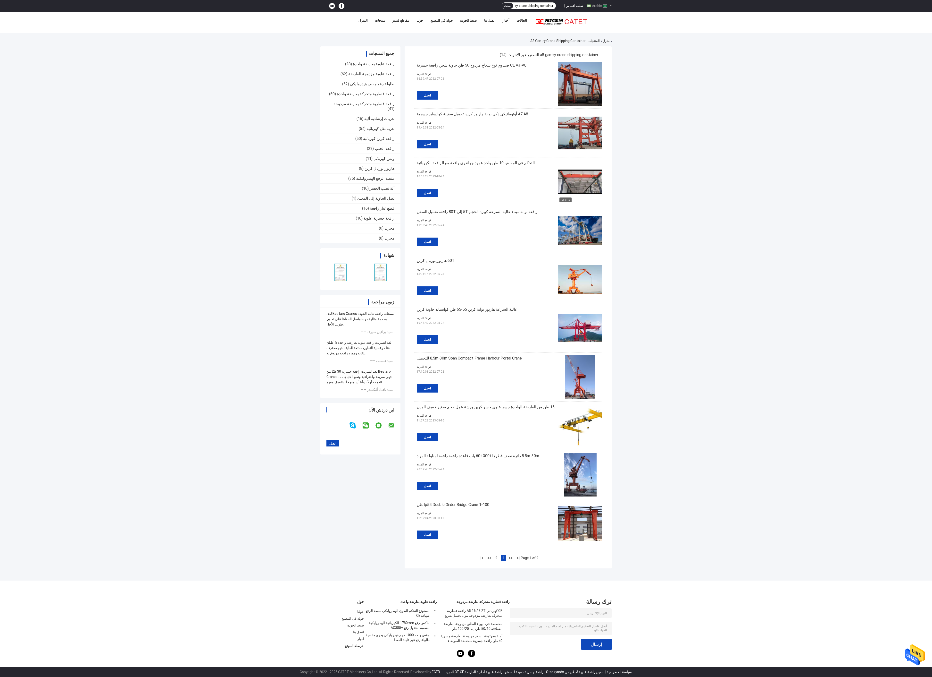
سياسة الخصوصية (619, 672)
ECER (436, 672)
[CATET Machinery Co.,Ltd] (561, 21)
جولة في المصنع (442, 20)
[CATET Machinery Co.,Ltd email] (394, 425)
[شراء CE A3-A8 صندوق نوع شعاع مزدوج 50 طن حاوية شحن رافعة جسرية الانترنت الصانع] (580, 84)
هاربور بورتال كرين (379, 168)
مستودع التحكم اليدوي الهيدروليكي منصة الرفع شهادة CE (398, 613)
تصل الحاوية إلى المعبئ (375, 198)
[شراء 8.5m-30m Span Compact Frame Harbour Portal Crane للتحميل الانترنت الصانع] (580, 377)
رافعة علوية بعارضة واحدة (373, 64)
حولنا (419, 20)
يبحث (507, 6)
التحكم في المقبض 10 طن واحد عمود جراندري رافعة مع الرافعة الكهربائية (476, 163)
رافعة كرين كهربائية (378, 138)
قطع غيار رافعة (382, 208)
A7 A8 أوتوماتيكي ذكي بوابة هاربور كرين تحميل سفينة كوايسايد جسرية (472, 114)
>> (489, 558)
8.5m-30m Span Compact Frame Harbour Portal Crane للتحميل (469, 358)
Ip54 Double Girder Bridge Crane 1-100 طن (453, 504)
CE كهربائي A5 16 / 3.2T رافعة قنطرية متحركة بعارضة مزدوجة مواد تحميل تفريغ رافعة (473, 614)
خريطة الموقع (354, 646)
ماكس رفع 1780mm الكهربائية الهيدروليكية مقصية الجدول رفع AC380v (399, 625)
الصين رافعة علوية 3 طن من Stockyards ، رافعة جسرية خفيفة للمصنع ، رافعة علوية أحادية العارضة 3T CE (530, 672)
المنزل (363, 20)
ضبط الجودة (468, 20)
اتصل (427, 95)
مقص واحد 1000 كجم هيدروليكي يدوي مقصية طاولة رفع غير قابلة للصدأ (398, 637)
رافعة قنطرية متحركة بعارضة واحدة (365, 94)
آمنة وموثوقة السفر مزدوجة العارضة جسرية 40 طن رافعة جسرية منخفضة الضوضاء (471, 638)
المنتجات (594, 41)
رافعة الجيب (384, 148)
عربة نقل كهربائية (380, 128)
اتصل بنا (489, 20)
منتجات (380, 20)
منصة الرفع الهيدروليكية (375, 178)
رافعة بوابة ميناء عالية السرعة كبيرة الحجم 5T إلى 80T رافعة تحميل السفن (477, 211)
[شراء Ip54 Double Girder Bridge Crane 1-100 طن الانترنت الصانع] (580, 523)
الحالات (522, 20)
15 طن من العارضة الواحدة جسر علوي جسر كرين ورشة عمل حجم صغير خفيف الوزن (486, 407)
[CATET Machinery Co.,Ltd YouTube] (332, 6)
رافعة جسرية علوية (379, 218)
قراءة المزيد (424, 74)
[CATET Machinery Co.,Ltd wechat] (369, 425)
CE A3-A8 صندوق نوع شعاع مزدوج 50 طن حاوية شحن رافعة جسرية (471, 65)
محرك (389, 228)
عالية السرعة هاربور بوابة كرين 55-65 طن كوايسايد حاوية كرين (467, 309)
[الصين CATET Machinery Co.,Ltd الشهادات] (340, 272)
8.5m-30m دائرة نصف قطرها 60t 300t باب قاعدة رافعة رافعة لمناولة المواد (478, 456)
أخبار (506, 20)
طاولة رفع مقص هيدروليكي (372, 84)
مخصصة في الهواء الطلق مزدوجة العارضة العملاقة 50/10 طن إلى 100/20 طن (472, 626)
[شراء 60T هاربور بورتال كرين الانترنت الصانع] (580, 279)
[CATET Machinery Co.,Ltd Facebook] (341, 6)
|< (518, 558)
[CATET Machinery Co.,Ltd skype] (356, 425)
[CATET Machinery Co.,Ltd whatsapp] (381, 425)
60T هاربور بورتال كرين (436, 260)
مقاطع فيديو (400, 20)
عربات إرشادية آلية (379, 118)
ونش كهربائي (384, 158)
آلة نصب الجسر (382, 188)
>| (482, 558)
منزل (606, 41)
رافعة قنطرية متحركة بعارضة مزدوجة (363, 104)
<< (511, 558)
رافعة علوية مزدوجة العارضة (371, 74)
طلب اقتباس (574, 6)
